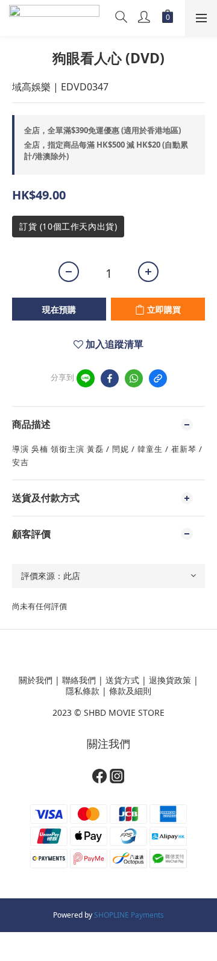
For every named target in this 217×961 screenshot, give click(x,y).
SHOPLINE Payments (129, 915)
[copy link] (158, 378)
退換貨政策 (170, 680)
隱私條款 (82, 690)
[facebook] (110, 378)
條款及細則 (130, 690)
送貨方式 (122, 680)
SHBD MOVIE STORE (124, 712)
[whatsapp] (134, 378)
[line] (86, 378)
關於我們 (35, 680)
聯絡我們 (79, 680)
